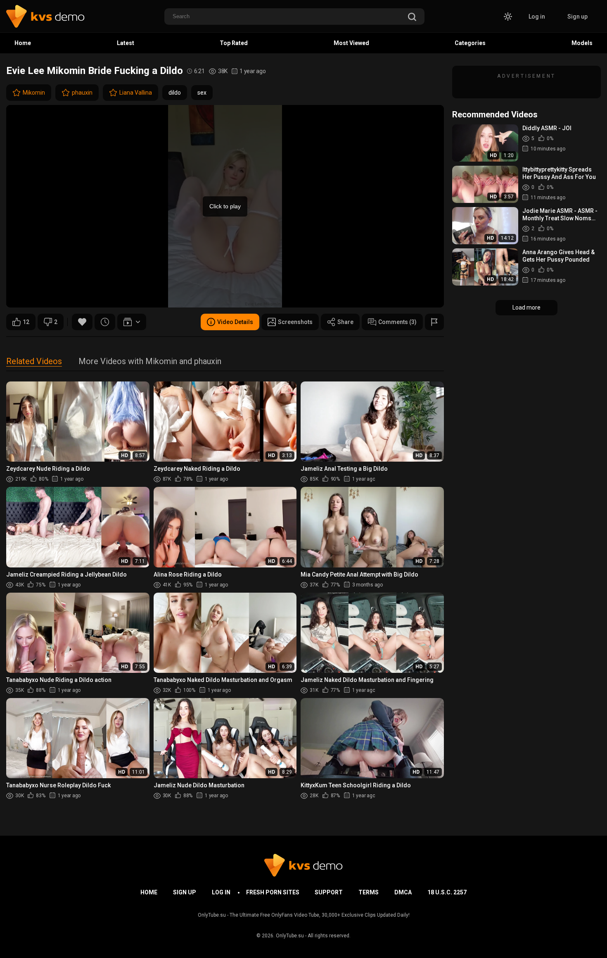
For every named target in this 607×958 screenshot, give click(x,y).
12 (26, 322)
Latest (125, 43)
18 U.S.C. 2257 (447, 892)
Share (345, 322)
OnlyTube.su (290, 936)
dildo (174, 92)
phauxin (82, 92)
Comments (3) (397, 322)
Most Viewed (351, 43)
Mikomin (34, 92)
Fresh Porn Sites (272, 892)
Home (22, 43)
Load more (526, 307)
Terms (368, 892)
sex (201, 92)
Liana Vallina (135, 92)
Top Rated (234, 43)
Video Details (235, 322)
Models (582, 43)
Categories (470, 43)
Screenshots (295, 322)
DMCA (403, 892)
